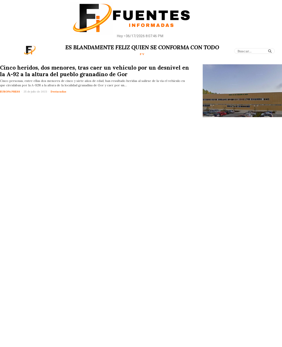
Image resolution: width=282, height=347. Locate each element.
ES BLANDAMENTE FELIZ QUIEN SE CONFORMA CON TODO (142, 47)
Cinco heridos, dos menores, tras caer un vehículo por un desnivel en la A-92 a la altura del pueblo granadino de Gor (94, 71)
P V (142, 54)
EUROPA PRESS (10, 91)
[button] (270, 51)
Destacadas (58, 91)
